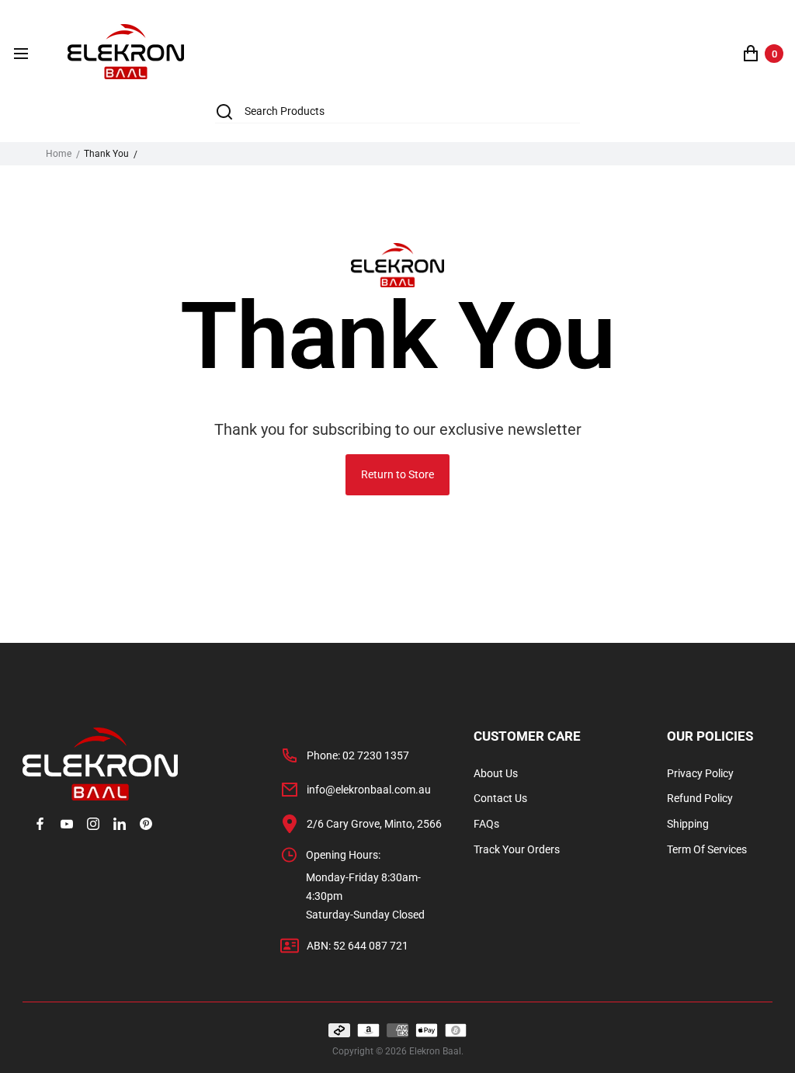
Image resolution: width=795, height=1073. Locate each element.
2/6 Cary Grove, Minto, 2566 (374, 824)
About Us (496, 773)
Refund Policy (700, 798)
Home (58, 153)
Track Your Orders (517, 849)
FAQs (486, 824)
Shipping (688, 824)
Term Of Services (707, 849)
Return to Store (397, 474)
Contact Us (500, 798)
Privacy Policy (700, 773)
